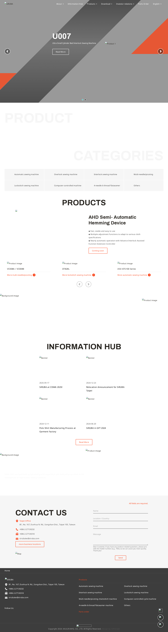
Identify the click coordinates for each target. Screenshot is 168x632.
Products (91, 4)
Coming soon (98, 250)
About (59, 4)
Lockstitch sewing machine (136, 592)
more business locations (30, 544)
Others (127, 605)
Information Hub (75, 4)
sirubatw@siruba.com (29, 538)
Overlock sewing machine (135, 586)
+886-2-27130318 (27, 534)
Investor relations (124, 4)
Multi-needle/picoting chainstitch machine (98, 599)
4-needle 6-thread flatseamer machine (96, 605)
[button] (160, 51)
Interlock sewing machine (90, 592)
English (156, 4)
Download (105, 4)
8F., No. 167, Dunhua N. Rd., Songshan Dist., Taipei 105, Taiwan (47, 524)
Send (120, 557)
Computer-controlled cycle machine (140, 599)
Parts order (84, 611)
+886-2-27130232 (27, 529)
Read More (61, 52)
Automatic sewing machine (91, 586)
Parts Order (143, 4)
